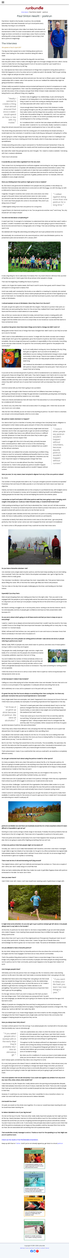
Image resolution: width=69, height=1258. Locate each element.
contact (42, 1248)
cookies (37, 1248)
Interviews (24, 12)
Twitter (18, 1143)
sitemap (22, 1248)
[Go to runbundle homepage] (34, 9)
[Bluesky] (34, 1251)
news (27, 1248)
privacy (32, 1248)
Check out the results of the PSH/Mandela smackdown (20, 1140)
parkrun (60, 1143)
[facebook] (31, 1251)
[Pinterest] (37, 1251)
